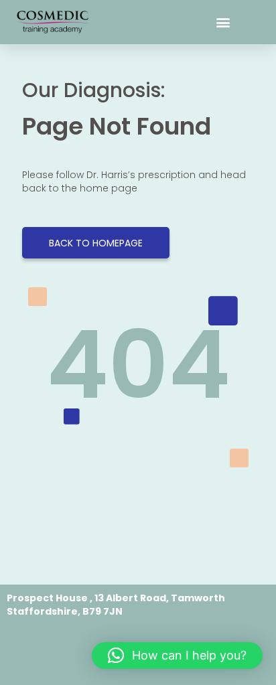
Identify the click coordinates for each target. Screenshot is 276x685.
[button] (223, 22)
